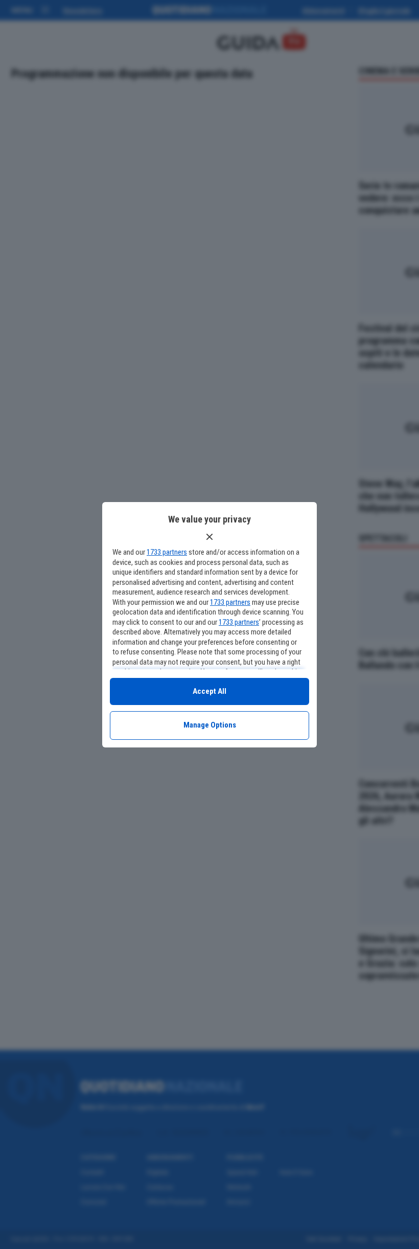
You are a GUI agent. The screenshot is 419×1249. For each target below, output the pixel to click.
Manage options (209, 725)
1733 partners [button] (167, 552)
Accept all (209, 691)
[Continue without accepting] (209, 537)
